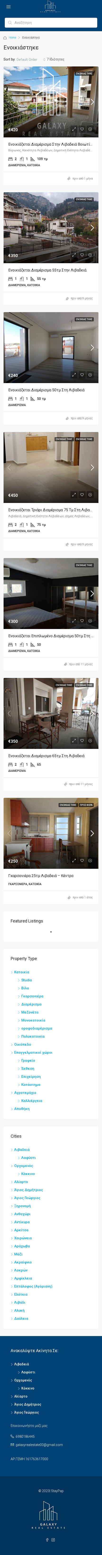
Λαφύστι (28, 1158)
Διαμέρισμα (31, 1004)
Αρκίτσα (21, 1230)
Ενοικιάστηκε (84, 73)
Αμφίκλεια (23, 1278)
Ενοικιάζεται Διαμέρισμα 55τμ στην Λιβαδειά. (47, 270)
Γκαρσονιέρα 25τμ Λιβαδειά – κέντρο (41, 876)
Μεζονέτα (29, 1012)
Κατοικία (21, 972)
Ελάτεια (21, 1294)
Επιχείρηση (31, 1077)
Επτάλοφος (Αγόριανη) (33, 1286)
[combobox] (31, 60)
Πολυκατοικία (33, 1036)
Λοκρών (21, 1270)
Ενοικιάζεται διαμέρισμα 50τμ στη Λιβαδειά (46, 390)
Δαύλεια (21, 1318)
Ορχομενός (23, 1166)
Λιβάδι (19, 1302)
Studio (26, 980)
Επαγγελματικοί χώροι (33, 1052)
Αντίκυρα (22, 1222)
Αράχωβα (22, 1246)
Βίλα (25, 988)
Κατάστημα (30, 1085)
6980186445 (25, 1436)
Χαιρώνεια (23, 1238)
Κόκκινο (28, 1174)
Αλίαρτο (21, 1182)
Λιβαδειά (22, 1150)
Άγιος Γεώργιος (27, 1198)
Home (12, 37)
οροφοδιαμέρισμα (36, 1028)
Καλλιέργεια (31, 1101)
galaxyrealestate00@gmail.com (39, 1445)
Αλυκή (19, 1310)
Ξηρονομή (22, 1206)
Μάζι (18, 1254)
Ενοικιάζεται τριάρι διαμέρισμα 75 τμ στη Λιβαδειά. (53, 510)
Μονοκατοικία (33, 1020)
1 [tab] (53, 933)
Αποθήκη (22, 1109)
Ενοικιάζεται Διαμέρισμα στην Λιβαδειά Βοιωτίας (51, 144)
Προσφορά (86, 805)
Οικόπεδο (22, 1044)
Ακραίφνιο (23, 1262)
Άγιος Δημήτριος (28, 1190)
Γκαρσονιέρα (32, 996)
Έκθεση (27, 1068)
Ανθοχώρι (22, 1214)
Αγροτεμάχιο (25, 1093)
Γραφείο (28, 1060)
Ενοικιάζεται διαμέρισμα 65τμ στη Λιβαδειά (46, 756)
